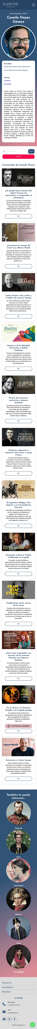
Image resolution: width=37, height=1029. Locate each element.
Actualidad (7, 84)
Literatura (7, 80)
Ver (18, 216)
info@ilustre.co (13, 1013)
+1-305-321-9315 (14, 1005)
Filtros (31, 151)
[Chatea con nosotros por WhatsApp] (32, 1024)
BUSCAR (18, 156)
